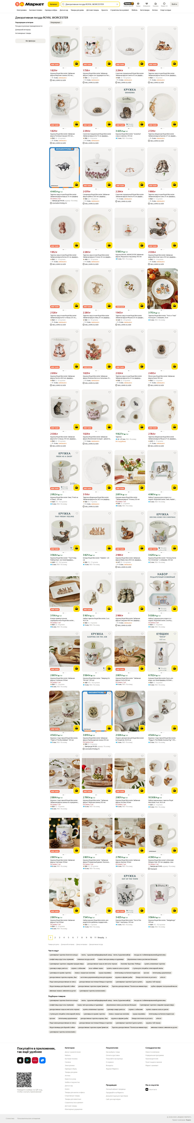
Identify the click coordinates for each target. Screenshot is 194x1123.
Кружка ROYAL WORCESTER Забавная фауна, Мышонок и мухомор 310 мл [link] (129, 255)
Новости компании (152, 1052)
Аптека (67, 1075)
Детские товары (71, 1106)
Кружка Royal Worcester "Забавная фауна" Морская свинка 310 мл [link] (95, 801)
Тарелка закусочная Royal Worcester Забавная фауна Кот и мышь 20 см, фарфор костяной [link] (63, 317)
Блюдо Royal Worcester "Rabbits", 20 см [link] (96, 559)
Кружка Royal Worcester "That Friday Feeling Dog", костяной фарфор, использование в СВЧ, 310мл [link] (63, 559)
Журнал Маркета (112, 1069)
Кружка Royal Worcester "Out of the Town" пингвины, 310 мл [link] (128, 921)
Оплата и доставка (113, 1055)
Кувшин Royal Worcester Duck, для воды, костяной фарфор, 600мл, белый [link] (160, 679)
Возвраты (109, 1065)
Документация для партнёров (117, 1096)
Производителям (152, 1059)
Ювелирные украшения (73, 1109)
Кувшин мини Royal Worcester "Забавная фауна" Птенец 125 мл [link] (128, 498)
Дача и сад (69, 1086)
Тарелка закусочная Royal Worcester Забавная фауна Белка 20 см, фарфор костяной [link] (64, 256)
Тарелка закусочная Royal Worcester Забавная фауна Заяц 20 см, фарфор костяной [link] (96, 317)
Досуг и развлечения (72, 1052)
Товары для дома (71, 1072)
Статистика (10, 1118)
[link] (63, 955)
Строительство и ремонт (74, 1102)
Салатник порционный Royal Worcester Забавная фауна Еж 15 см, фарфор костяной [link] (97, 135)
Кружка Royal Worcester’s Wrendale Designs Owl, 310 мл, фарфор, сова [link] (161, 861)
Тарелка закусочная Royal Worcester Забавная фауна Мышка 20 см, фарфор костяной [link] (130, 317)
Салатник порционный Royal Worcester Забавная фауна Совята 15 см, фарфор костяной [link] (130, 74)
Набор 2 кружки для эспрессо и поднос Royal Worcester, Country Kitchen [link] (159, 619)
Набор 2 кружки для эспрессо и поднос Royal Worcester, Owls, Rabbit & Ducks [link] (162, 498)
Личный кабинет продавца (115, 1089)
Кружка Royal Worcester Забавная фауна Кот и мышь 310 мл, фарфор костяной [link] (62, 438)
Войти (174, 4)
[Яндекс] (188, 1120)
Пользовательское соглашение (28, 1118)
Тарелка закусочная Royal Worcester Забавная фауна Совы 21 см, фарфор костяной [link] (161, 196)
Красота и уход (70, 1079)
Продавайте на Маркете (115, 1092)
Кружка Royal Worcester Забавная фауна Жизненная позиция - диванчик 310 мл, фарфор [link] (97, 438)
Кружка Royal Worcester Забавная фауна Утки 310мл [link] (62, 921)
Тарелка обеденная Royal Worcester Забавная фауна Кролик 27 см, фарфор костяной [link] (162, 135)
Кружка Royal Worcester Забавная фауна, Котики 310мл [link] (128, 801)
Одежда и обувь (71, 1069)
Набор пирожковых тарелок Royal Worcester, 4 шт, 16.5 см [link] (160, 801)
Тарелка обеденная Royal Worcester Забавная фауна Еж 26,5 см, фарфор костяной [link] (96, 498)
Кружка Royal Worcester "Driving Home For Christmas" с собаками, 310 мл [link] (162, 559)
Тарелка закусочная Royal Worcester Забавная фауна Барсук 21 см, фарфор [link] (64, 195)
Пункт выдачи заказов (154, 1062)
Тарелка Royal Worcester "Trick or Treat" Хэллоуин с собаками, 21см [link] (162, 316)
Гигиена (68, 1062)
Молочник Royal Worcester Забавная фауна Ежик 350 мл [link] (161, 377)
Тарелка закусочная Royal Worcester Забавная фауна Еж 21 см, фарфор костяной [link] (129, 377)
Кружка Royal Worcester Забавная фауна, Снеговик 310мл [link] (62, 861)
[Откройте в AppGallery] (35, 1063)
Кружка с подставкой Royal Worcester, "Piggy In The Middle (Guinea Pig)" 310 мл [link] (162, 739)
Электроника (69, 1065)
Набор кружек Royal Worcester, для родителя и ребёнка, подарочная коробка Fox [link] (95, 921)
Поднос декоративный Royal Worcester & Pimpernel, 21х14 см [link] (130, 739)
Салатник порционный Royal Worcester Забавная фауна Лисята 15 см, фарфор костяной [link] (130, 196)
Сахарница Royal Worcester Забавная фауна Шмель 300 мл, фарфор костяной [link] (96, 196)
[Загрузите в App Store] (20, 1063)
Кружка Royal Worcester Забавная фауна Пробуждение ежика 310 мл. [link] (96, 739)
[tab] (21, 10)
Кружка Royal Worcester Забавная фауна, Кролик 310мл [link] (128, 861)
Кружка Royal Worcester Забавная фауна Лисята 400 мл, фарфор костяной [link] (62, 377)
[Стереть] (117, 4)
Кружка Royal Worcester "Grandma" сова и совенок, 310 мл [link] (128, 135)
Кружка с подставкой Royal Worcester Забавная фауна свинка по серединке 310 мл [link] (64, 801)
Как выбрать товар (113, 1052)
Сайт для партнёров (113, 1099)
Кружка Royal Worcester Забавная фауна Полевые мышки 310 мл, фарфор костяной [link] (62, 135)
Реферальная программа (155, 1055)
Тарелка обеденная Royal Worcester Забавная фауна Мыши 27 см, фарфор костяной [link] (162, 438)
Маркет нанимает (152, 1065)
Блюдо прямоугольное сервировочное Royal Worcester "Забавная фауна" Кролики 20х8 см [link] (63, 619)
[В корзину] (76, 63)
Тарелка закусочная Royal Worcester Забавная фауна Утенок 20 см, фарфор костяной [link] (97, 256)
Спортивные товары (72, 1096)
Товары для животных (73, 1099)
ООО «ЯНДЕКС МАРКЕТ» (182, 1117)
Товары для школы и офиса (75, 1092)
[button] (56, 22)
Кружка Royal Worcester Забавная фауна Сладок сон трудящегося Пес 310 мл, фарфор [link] (96, 74)
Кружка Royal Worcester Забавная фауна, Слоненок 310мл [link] (62, 679)
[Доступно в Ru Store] (42, 1063)
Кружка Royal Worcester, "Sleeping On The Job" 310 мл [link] (96, 679)
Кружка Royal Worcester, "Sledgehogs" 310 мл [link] (162, 921)
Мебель (68, 1055)
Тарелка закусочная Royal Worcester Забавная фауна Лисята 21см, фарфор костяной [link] (162, 74)
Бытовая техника (71, 1059)
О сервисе (110, 1062)
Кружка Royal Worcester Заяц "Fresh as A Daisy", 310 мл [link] (64, 498)
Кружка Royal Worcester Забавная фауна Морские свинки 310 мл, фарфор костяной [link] (62, 74)
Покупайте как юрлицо (114, 1059)
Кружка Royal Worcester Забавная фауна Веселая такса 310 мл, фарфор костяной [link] (161, 256)
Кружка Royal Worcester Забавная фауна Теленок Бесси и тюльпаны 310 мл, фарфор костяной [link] (97, 377)
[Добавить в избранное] (76, 29)
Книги (67, 1089)
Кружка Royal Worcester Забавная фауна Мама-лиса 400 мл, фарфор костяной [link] (128, 559)
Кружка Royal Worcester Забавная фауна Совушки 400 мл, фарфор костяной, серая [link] (128, 619)
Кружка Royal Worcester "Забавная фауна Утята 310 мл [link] (128, 679)
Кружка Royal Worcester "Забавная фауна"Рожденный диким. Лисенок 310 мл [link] (96, 861)
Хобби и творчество (72, 1082)
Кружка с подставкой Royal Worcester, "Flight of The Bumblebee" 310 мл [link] (64, 739)
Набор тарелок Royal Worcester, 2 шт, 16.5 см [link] (96, 619)
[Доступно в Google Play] (27, 1063)
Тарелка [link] (118, 437)
